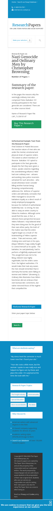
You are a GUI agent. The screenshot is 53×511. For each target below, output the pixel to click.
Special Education (17, 400)
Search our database (20, 440)
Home (14, 2)
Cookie (31, 494)
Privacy (23, 494)
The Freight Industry (18, 394)
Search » (17, 325)
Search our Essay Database (27, 2)
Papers (26, 25)
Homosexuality (33, 394)
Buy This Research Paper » (24, 124)
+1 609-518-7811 (19, 7)
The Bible (32, 405)
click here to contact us (22, 10)
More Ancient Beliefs (18, 405)
